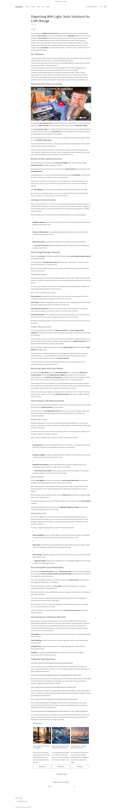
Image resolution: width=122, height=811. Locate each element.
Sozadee (20, 807)
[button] (101, 6)
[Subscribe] (74, 787)
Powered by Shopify (27, 807)
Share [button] (34, 29)
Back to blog (62, 774)
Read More (42, 766)
